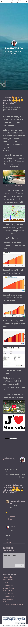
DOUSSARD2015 (8, 599)
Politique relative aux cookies (15, 620)
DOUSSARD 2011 (8, 593)
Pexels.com (20, 185)
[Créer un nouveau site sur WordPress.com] (14, 1)
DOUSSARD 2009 (8, 596)
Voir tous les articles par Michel (10, 460)
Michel (5, 105)
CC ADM (5, 582)
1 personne (12, 516)
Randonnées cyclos (13, 109)
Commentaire (19, 565)
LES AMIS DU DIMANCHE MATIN (13, 604)
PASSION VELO (14, 48)
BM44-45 (6, 602)
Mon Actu (13, 107)
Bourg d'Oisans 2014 (9, 588)
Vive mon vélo (7, 577)
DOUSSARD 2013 (8, 585)
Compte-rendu (7, 107)
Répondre (10, 519)
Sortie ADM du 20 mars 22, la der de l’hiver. (14, 476)
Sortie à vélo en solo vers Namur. (10, 470)
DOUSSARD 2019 (8, 580)
